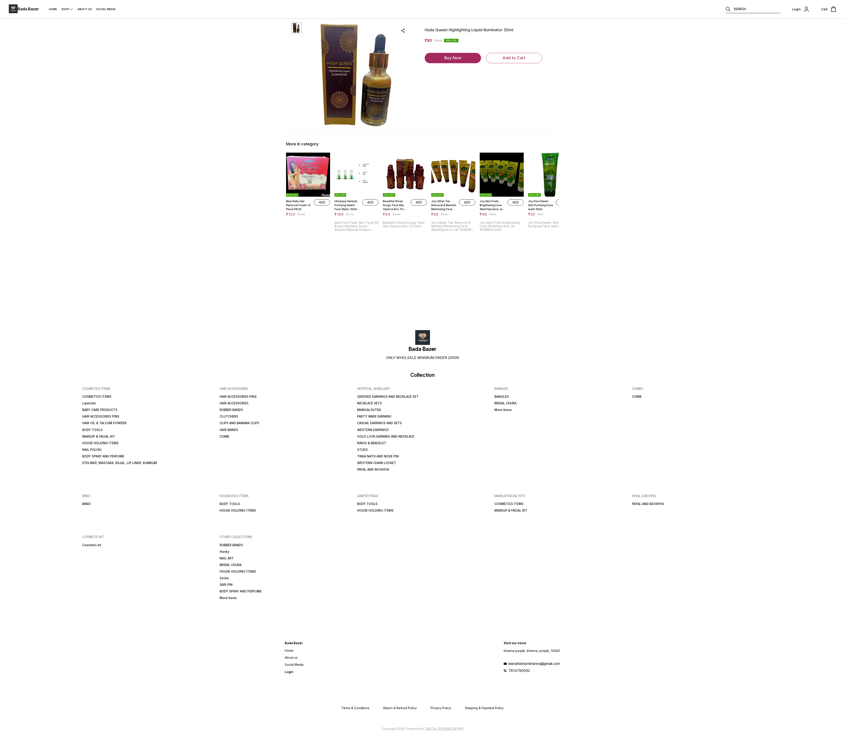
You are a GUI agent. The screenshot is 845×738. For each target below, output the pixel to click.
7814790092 (519, 671)
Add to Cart (514, 57)
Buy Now (452, 57)
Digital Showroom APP (445, 729)
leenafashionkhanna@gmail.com (534, 664)
